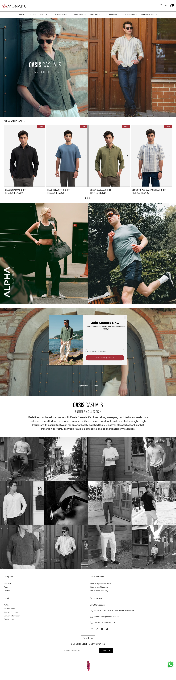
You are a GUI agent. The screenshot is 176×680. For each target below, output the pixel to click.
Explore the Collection (88, 386)
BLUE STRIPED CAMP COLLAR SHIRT (149, 190)
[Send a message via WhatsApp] (171, 664)
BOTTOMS (44, 15)
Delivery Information (12, 616)
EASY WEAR (94, 15)
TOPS (32, 15)
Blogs (6, 587)
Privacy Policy (9, 609)
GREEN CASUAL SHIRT (100, 190)
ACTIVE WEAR (60, 15)
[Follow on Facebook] (92, 629)
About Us (7, 583)
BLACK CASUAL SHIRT (15, 190)
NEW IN (22, 15)
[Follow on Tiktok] (107, 629)
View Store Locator (97, 605)
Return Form (9, 619)
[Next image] (43, 156)
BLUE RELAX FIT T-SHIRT (58, 190)
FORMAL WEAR (78, 15)
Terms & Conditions (11, 612)
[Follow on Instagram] (97, 629)
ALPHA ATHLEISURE (149, 15)
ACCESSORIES (111, 15)
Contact (7, 591)
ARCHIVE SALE (129, 15)
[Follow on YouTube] (102, 629)
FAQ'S (6, 605)
